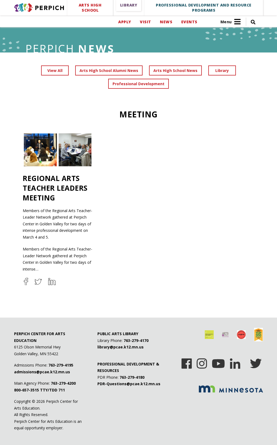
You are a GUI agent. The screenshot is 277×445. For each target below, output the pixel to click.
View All (54, 70)
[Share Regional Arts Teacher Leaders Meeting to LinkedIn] (52, 281)
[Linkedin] (235, 361)
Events (189, 21)
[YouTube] (218, 361)
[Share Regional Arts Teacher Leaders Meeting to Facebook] (26, 281)
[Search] (251, 22)
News (166, 21)
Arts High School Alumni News (109, 70)
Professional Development (138, 83)
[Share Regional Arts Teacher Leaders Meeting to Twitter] (38, 281)
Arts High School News (175, 70)
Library (222, 70)
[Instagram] (202, 361)
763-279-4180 (132, 377)
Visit (145, 21)
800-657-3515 (26, 390)
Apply (124, 21)
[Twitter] (256, 361)
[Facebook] (187, 361)
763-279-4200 (63, 383)
